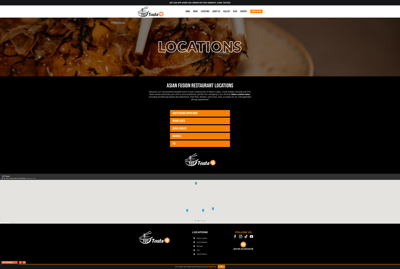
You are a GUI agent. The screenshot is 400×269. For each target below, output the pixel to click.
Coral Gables (202, 242)
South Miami (202, 254)
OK (221, 267)
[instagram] (240, 236)
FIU (198, 250)
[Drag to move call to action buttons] (24, 262)
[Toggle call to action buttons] (20, 262)
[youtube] (251, 236)
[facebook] (235, 236)
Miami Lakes (202, 238)
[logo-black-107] (151, 7)
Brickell (200, 246)
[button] (200, 113)
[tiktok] (246, 236)
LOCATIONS (8, 262)
